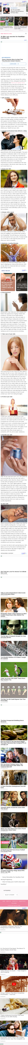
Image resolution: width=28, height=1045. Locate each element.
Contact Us (14, 901)
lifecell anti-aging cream (18, 82)
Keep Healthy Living (6, 33)
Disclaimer (14, 903)
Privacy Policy (22, 901)
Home (4, 901)
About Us (8, 901)
